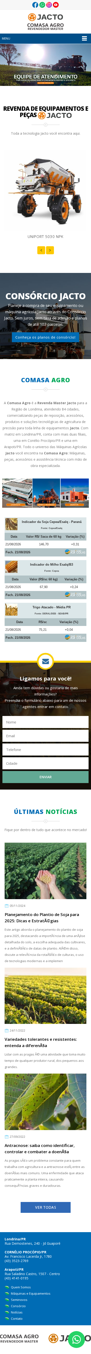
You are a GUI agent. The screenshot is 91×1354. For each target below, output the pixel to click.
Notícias (16, 1312)
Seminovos (18, 1300)
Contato (16, 1318)
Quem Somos (20, 1287)
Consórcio (18, 1306)
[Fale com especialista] (45, 65)
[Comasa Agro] (45, 21)
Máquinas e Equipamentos (30, 1293)
